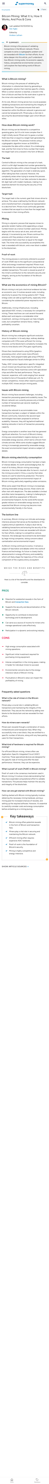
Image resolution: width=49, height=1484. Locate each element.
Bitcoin (22, 54)
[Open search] (45, 3)
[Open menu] (3, 3)
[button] (43, 9)
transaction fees (21, 602)
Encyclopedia (6, 10)
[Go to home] (24, 3)
